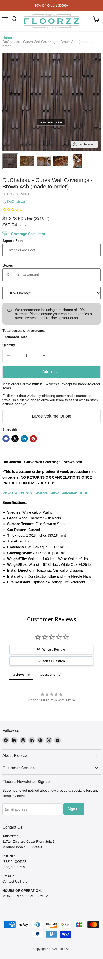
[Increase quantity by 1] (44, 355)
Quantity (8, 345)
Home (7, 38)
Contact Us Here (15, 881)
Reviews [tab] (18, 674)
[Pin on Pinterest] (33, 438)
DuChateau (16, 201)
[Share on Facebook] (6, 438)
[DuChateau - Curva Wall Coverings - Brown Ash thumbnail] (10, 161)
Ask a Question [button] (54, 661)
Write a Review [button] (53, 649)
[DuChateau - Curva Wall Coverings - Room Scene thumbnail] (27, 161)
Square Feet (12, 241)
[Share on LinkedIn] (24, 438)
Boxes (7, 265)
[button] (96, 19)
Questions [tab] (47, 674)
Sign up (73, 809)
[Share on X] (15, 438)
